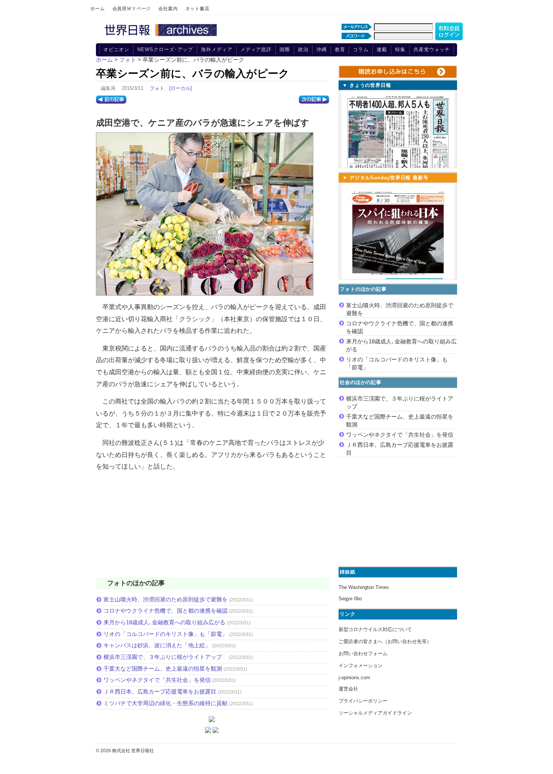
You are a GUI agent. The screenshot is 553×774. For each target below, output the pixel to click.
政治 (303, 49)
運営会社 (348, 689)
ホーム (97, 8)
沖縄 (321, 49)
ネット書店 (197, 8)
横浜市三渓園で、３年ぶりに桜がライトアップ (165, 657)
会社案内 (168, 8)
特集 (400, 49)
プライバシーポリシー (363, 701)
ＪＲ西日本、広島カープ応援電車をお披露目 (159, 691)
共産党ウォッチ (431, 49)
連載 (382, 49)
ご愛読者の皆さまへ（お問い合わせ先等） (385, 641)
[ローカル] (180, 88)
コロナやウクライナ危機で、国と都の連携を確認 (165, 610)
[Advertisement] (212, 529)
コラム (361, 49)
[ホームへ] (162, 36)
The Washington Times (364, 587)
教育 (340, 49)
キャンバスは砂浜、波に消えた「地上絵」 (157, 645)
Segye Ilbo (350, 598)
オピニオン (116, 49)
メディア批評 (256, 49)
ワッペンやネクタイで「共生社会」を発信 (157, 680)
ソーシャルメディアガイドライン (375, 713)
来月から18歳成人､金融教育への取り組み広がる (164, 622)
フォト (157, 88)
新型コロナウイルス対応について (375, 629)
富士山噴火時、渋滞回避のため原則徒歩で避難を (165, 599)
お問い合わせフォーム (363, 653)
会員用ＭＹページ (131, 8)
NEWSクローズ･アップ (165, 49)
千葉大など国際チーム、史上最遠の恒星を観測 (162, 668)
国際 (285, 49)
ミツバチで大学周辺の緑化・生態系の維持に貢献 (165, 703)
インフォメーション (361, 665)
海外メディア (216, 49)
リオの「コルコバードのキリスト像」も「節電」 (165, 634)
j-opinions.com (354, 677)
